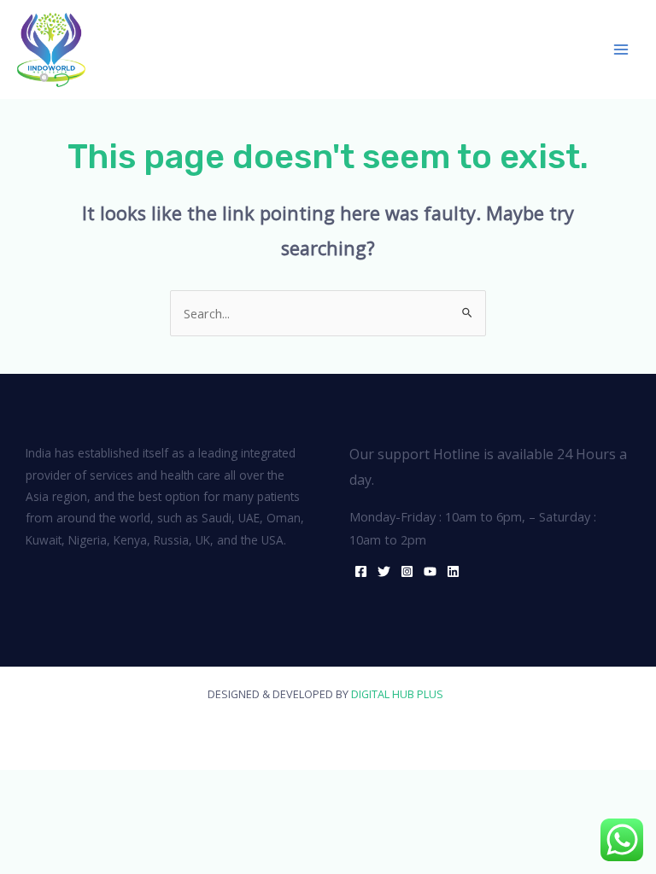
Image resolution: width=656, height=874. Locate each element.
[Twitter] (383, 571)
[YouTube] (430, 571)
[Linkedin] (453, 571)
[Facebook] (360, 571)
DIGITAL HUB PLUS (399, 694)
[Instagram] (407, 571)
